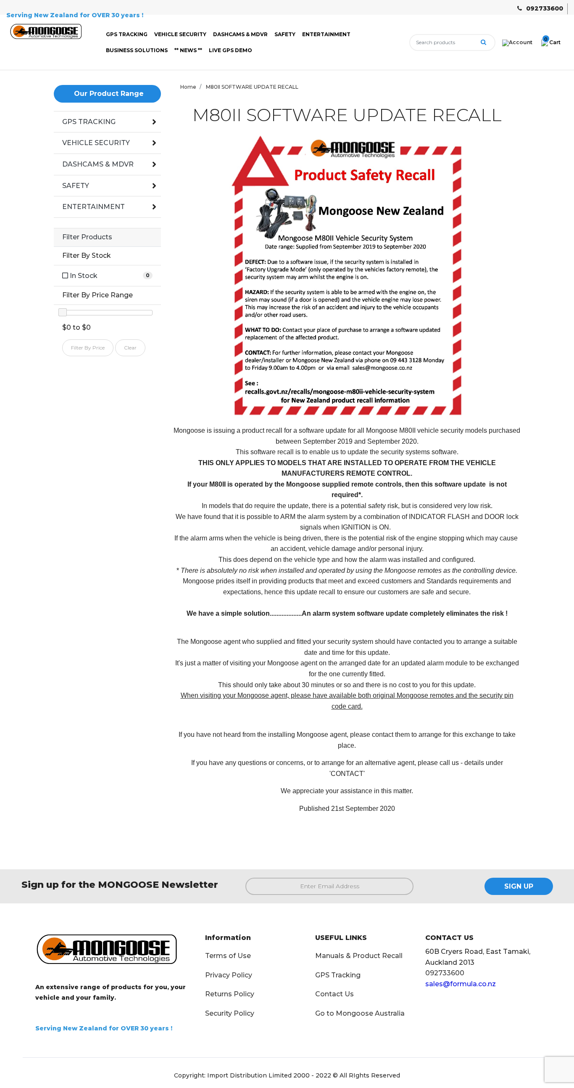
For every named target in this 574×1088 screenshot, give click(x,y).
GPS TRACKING (126, 34)
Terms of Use (228, 956)
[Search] (483, 42)
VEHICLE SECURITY (180, 34)
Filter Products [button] (87, 237)
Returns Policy (229, 994)
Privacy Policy (228, 975)
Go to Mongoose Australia (360, 1013)
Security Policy (229, 1013)
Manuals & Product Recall (359, 956)
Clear (130, 347)
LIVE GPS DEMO (230, 50)
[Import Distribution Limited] (48, 33)
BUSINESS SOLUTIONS (137, 50)
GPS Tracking (338, 975)
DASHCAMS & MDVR (240, 34)
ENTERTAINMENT (326, 34)
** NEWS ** (188, 50)
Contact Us (334, 994)
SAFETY (284, 34)
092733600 (544, 8)
